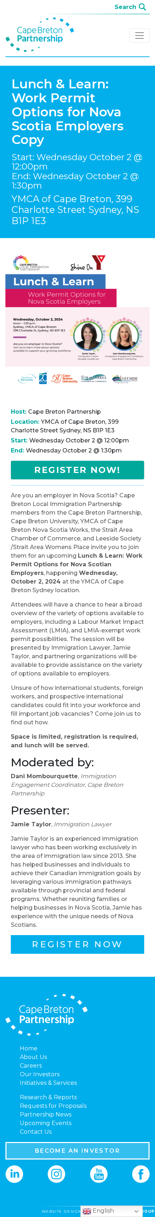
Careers (31, 1065)
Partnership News (45, 1114)
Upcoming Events (45, 1123)
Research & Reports (48, 1097)
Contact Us (36, 1131)
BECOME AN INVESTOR (77, 1150)
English (102, 1210)
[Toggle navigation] (139, 35)
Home (28, 1048)
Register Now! (77, 470)
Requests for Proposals (53, 1105)
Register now (77, 944)
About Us (33, 1057)
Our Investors (39, 1074)
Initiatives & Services (48, 1082)
